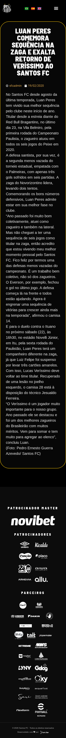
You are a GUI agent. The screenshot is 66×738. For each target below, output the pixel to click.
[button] (56, 8)
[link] (11, 8)
